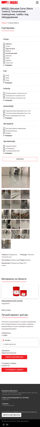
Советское (9, 63)
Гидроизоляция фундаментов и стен (18, 111)
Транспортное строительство (16, 98)
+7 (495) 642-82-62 (9, 344)
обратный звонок (14, 357)
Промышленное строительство (16, 93)
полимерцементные (13, 151)
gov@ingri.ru (6, 399)
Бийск (8, 58)
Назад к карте (6, 310)
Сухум (8, 46)
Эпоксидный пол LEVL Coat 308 (12, 301)
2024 (7, 80)
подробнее (5, 303)
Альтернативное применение (16, 128)
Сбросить (20, 159)
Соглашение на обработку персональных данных (19, 412)
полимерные (10, 148)
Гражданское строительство (15, 95)
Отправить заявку (14, 370)
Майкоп (8, 51)
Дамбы (8, 133)
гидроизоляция (11, 146)
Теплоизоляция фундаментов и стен (18, 113)
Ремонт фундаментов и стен (15, 115)
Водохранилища (11, 131)
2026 (7, 75)
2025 (7, 78)
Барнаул (9, 56)
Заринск (8, 60)
